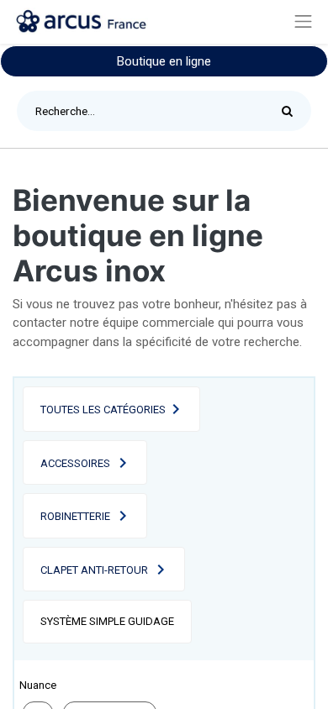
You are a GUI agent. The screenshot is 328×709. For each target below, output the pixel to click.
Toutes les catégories (103, 409)
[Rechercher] (291, 111)
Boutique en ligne (164, 61)
